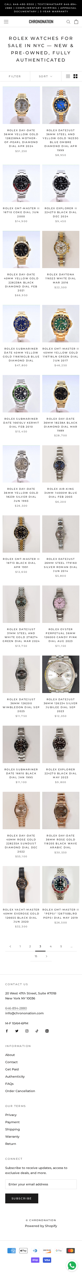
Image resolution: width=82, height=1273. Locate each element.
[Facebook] (6, 1030)
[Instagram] (26, 1030)
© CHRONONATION (41, 1220)
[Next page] (47, 956)
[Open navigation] (6, 21)
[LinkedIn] (47, 1030)
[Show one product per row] (68, 76)
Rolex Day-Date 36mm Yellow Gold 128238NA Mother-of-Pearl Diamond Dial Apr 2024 (21, 138)
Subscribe (22, 1198)
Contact (11, 1062)
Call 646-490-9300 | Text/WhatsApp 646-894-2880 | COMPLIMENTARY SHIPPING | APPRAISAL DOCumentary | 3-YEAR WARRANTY (41, 8)
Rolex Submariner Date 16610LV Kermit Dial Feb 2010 (21, 422)
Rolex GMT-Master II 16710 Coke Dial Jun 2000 (21, 212)
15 (36, 956)
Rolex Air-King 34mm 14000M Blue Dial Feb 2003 (60, 492)
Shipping (12, 1129)
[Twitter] (16, 1030)
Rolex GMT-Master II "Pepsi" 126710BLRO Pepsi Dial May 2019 (60, 913)
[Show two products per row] (75, 76)
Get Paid (12, 1069)
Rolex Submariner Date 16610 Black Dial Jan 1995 (21, 773)
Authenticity (15, 1077)
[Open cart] (76, 21)
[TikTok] (36, 1030)
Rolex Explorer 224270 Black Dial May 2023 (61, 773)
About (10, 1055)
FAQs (9, 1084)
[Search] (68, 21)
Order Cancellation (20, 1091)
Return (10, 1144)
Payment (12, 1122)
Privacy (11, 1115)
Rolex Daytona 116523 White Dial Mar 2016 (60, 278)
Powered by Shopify (41, 1226)
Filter (15, 76)
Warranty (12, 1137)
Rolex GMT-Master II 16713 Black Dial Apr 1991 (21, 562)
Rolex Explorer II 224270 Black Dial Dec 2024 (61, 212)
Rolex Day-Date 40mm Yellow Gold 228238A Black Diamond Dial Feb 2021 (21, 282)
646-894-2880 (16, 1008)
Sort (44, 76)
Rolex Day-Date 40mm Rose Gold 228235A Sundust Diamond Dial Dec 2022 (21, 843)
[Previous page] (10, 946)
